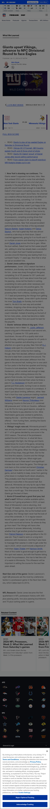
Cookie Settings (24, 792)
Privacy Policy (35, 762)
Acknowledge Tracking (25, 804)
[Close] (47, 751)
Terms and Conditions (11, 759)
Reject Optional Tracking (25, 797)
